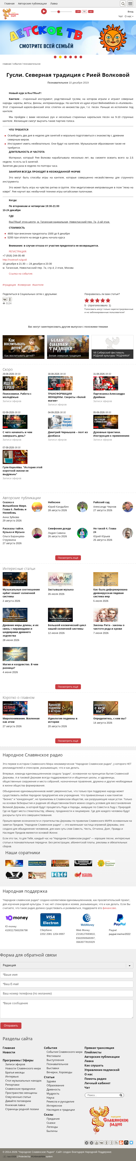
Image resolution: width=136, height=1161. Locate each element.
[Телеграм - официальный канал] (86, 1142)
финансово (109, 908)
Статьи (49, 1077)
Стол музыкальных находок (23, 1080)
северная (25, 284)
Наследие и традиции (61, 1109)
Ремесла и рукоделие (60, 1101)
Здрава (51, 1081)
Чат (120, 16)
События (50, 1047)
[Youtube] (96, 1142)
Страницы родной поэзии (22, 1109)
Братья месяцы (15, 1072)
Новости (9, 1052)
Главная (9, 3)
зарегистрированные (122, 309)
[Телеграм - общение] (91, 1142)
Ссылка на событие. (21, 273)
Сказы (48, 1114)
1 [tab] (55, 57)
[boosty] (121, 1142)
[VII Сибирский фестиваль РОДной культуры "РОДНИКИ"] (112, 347)
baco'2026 (11, 1157)
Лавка (54, 3)
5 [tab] (75, 57)
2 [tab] (60, 57)
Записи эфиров (15, 1064)
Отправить (11, 1025)
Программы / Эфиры (18, 1060)
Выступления (55, 1060)
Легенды (52, 1127)
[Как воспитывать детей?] (23, 347)
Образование (55, 1085)
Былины (52, 1131)
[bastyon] (131, 1142)
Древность (53, 1089)
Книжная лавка (15, 1105)
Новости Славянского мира (23, 1068)
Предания (53, 1118)
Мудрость (53, 1093)
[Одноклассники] (10, 299)
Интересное (54, 1105)
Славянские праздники (20, 1088)
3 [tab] (65, 57)
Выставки (53, 1068)
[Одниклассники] (106, 1142)
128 (78, 11)
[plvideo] (126, 1142)
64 (84, 11)
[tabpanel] (68, 37)
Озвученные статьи (18, 1097)
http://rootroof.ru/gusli (15, 259)
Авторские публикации (32, 3)
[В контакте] (101, 1142)
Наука (50, 1097)
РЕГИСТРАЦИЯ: (18, 251)
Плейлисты (92, 1052)
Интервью (12, 1076)
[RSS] (116, 1142)
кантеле (39, 284)
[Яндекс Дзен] (111, 1142)
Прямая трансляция (99, 1047)
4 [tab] (70, 57)
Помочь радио (95, 1078)
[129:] (68, 37)
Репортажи (12, 1084)
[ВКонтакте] (5, 299)
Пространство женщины (21, 1092)
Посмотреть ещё (68, 557)
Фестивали (54, 1056)
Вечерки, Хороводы (59, 1072)
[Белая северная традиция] (68, 347)
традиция (10, 284)
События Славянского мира (64, 1052)
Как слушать (93, 1065)
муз (90, 11)
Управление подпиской (102, 1069)
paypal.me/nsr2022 (120, 934)
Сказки (51, 1122)
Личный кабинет (97, 1083)
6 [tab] (81, 57)
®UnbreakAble (38, 1156)
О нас (88, 1074)
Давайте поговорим (18, 1101)
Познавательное (57, 82)
